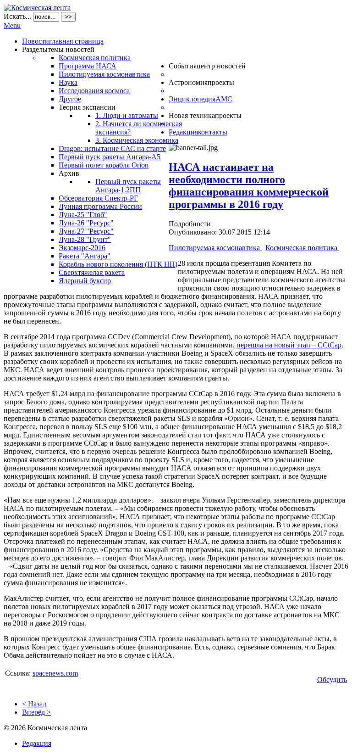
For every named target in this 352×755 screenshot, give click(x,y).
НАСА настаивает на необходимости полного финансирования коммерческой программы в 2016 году (249, 185)
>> (68, 16)
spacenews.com (55, 673)
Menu (12, 25)
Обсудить (332, 679)
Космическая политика (302, 248)
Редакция (36, 743)
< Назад (34, 704)
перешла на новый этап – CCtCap (288, 345)
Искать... (17, 16)
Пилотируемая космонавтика (215, 248)
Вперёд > (36, 712)
